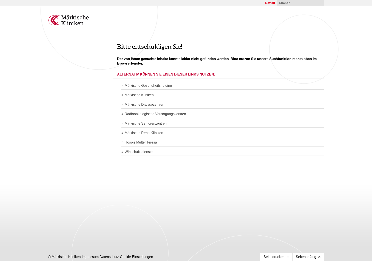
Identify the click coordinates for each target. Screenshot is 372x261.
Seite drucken (274, 257)
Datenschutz (109, 257)
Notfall (270, 3)
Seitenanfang (306, 257)
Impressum (90, 257)
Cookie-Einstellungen (136, 257)
